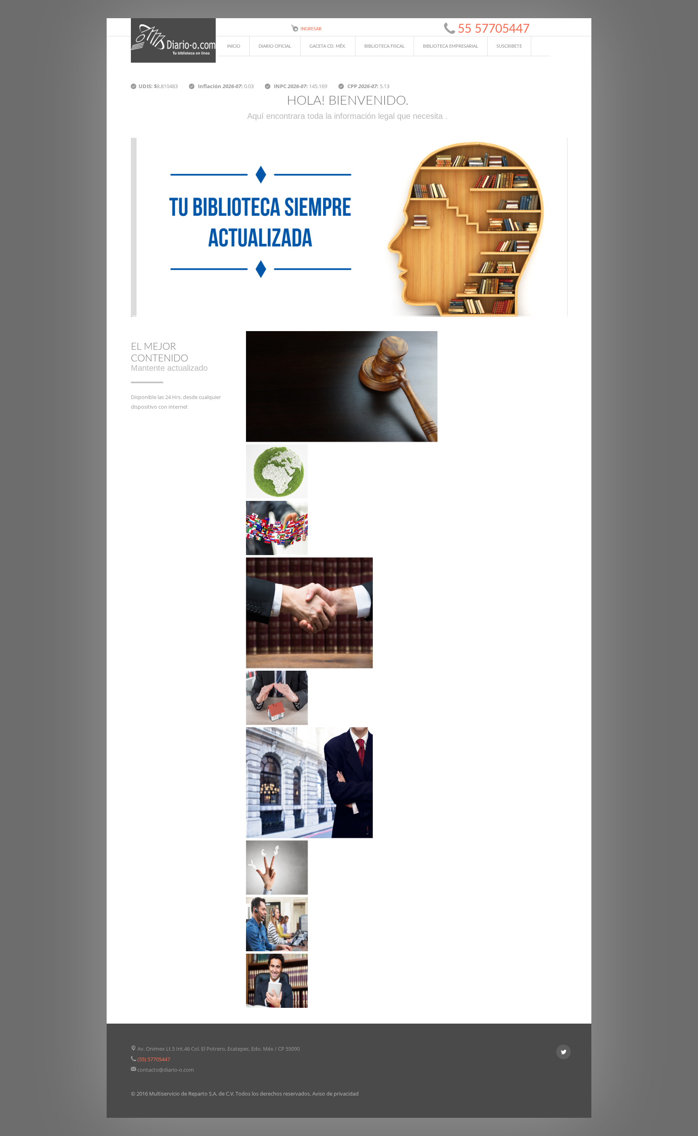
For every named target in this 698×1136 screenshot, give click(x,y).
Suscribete (509, 46)
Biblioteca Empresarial (450, 46)
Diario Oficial (275, 46)
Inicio (233, 46)
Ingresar (311, 29)
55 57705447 (494, 29)
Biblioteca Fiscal (384, 46)
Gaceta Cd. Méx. (327, 46)
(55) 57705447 (153, 1059)
